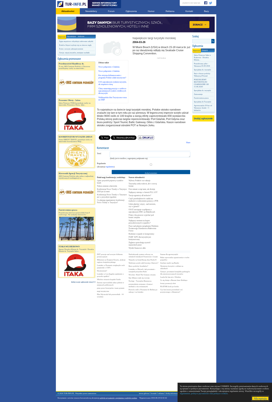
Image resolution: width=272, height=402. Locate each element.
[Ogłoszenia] (203, 46)
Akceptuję (260, 398)
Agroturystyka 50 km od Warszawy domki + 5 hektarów (203, 108)
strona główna (144, 393)
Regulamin (101, 163)
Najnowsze (61, 37)
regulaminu (110, 167)
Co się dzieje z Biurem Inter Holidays (173, 280)
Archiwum (81, 36)
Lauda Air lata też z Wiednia (170, 277)
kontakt (153, 393)
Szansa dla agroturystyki (169, 254)
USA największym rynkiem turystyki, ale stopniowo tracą (112, 83)
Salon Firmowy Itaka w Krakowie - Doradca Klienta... (202, 57)
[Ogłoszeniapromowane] (76, 58)
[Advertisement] (76, 338)
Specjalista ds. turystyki (202, 70)
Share (188, 142)
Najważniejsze (71, 36)
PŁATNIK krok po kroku (169, 286)
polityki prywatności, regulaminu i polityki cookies (118, 398)
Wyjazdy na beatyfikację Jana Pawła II (142, 260)
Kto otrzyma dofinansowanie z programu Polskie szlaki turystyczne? (112, 76)
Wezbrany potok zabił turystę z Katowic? (143, 263)
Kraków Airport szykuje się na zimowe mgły (75, 45)
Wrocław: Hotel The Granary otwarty (142, 275)
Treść (99, 153)
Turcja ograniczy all (140, 195)
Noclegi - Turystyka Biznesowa (140, 281)
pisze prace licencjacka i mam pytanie (110, 288)
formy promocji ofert (168, 283)
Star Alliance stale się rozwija (139, 278)
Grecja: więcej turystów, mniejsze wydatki (74, 53)
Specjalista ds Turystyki (202, 102)
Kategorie (205, 50)
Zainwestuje (198, 94)
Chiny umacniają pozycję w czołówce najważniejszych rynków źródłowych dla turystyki (112, 90)
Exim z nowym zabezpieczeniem (71, 49)
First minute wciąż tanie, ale (142, 189)
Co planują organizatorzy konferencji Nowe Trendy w (110, 201)
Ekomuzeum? (102, 271)
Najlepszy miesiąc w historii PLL (143, 192)
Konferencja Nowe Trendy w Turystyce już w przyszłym (112, 196)
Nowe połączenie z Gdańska (108, 67)
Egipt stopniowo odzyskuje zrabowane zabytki (76, 41)
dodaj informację (172, 393)
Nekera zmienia (107, 186)
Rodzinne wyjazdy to (141, 234)
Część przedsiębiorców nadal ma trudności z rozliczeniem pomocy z (143, 199)
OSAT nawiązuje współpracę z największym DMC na (142, 210)
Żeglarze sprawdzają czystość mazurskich (139, 243)
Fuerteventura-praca (201, 98)
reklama (161, 393)
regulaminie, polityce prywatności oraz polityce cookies (204, 393)
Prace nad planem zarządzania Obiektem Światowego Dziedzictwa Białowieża (143, 228)
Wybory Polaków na (139, 180)
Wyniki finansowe (137, 248)
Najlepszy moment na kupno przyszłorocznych (140, 221)
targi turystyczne (103, 291)
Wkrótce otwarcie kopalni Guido (109, 279)
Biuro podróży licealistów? (138, 266)
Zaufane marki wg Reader (169, 263)
